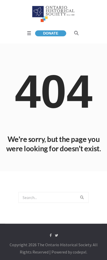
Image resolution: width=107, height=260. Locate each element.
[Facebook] (50, 235)
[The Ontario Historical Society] (53, 14)
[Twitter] (56, 235)
